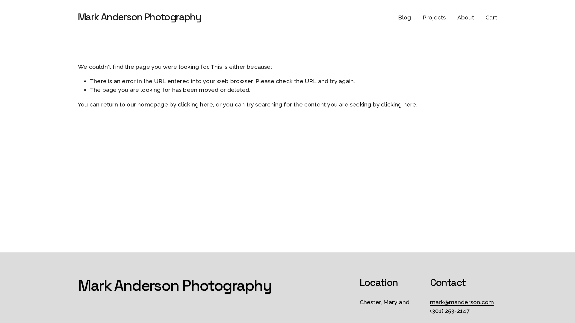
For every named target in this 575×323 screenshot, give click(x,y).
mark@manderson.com (462, 302)
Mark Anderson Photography (139, 17)
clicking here (195, 104)
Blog (404, 17)
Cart (491, 17)
